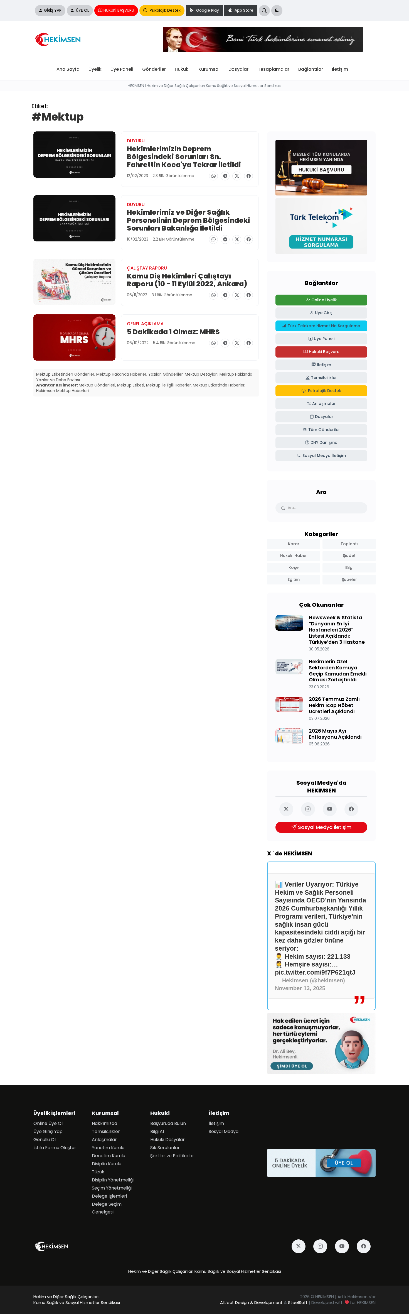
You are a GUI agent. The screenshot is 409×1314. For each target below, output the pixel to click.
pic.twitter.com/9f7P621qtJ (315, 972)
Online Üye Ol (48, 1123)
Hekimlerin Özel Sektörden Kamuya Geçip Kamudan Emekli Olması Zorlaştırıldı (337, 671)
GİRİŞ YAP (52, 10)
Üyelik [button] (95, 69)
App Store (243, 10)
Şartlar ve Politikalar (172, 1155)
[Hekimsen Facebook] (353, 809)
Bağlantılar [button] (310, 69)
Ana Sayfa (68, 69)
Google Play (207, 10)
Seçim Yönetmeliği (112, 1188)
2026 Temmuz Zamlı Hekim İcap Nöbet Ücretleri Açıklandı (334, 705)
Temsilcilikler (106, 1131)
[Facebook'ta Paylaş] (248, 176)
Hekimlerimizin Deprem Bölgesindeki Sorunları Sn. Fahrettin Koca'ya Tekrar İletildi (184, 156)
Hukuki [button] (182, 69)
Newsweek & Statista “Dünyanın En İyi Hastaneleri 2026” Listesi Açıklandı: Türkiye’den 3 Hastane (337, 630)
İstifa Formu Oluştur (54, 1147)
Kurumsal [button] (209, 69)
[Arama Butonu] (264, 10)
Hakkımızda (104, 1123)
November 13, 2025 (300, 988)
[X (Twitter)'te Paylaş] (236, 176)
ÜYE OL (82, 10)
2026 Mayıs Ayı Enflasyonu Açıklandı (335, 734)
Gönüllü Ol (44, 1139)
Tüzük (98, 1171)
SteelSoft (298, 1302)
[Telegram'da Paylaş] (225, 176)
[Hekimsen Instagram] (310, 809)
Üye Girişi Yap (48, 1131)
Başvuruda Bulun (168, 1123)
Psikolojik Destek (165, 10)
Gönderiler (154, 69)
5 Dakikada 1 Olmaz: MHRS (173, 331)
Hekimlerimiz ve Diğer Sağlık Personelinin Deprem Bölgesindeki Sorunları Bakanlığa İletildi (188, 220)
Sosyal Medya (223, 1131)
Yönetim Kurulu (108, 1147)
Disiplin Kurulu (106, 1163)
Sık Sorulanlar (165, 1147)
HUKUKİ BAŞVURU (119, 10)
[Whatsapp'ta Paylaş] (213, 176)
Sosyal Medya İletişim (324, 827)
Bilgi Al (157, 1131)
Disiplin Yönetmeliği (113, 1180)
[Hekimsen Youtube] (332, 809)
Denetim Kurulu (108, 1155)
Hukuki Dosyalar (167, 1139)
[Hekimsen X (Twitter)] (288, 809)
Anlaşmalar (104, 1139)
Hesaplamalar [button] (273, 69)
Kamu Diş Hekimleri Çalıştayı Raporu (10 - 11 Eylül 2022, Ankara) (187, 279)
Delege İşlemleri (109, 1196)
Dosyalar (238, 69)
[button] (276, 10)
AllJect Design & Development (251, 1302)
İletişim (340, 69)
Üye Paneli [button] (121, 69)
